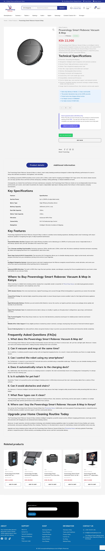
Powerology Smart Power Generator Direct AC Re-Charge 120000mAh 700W (72, 475)
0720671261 (75, 101)
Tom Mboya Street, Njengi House (72, 1)
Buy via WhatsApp (66, 135)
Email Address (32, 505)
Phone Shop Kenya (68, 284)
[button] (53, 30)
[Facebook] (2, 538)
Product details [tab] (37, 165)
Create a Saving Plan (70, 126)
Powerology (66, 152)
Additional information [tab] (64, 165)
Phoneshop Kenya (50, 408)
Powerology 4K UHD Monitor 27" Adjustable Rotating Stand (91, 475)
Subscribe (32, 514)
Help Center (98, 1)
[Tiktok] (10, 538)
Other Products (13, 20)
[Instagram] (6, 538)
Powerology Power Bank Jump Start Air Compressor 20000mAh (12, 475)
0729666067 (76, 98)
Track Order (88, 1)
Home (5, 20)
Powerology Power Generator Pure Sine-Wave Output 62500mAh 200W (52, 475)
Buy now (80, 140)
